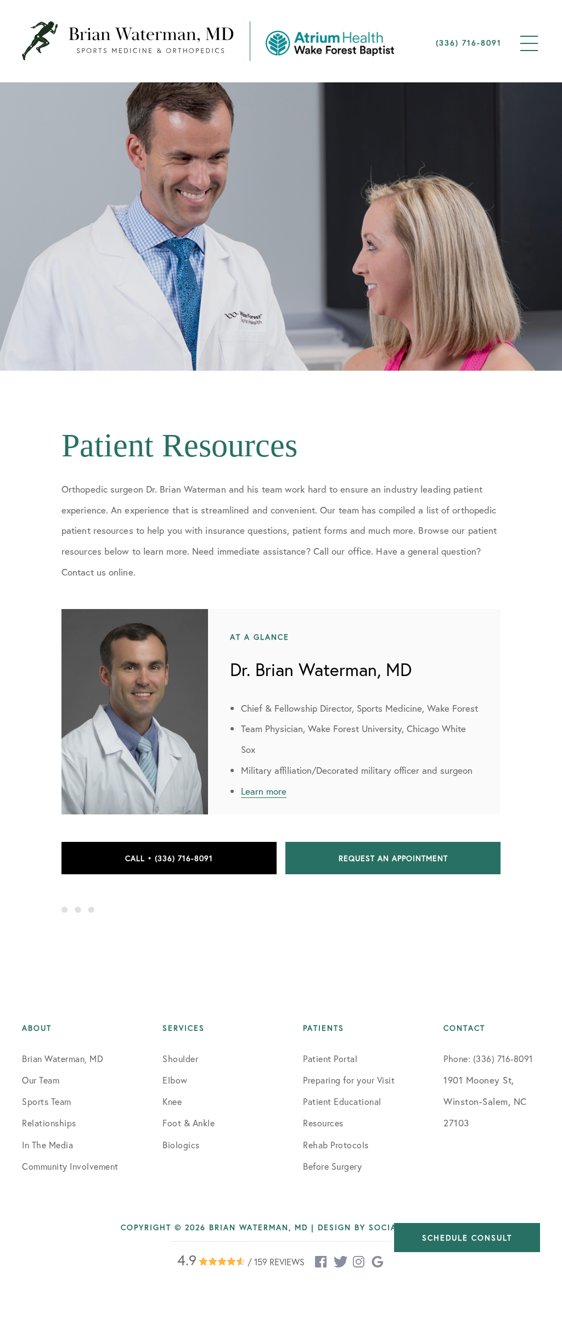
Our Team (40, 1080)
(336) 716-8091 (469, 42)
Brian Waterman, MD (62, 1058)
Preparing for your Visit (349, 1080)
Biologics (181, 1145)
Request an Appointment (393, 858)
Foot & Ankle (188, 1123)
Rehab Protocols (336, 1145)
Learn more (263, 791)
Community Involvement (70, 1166)
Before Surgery (332, 1166)
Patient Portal (330, 1058)
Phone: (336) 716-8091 (488, 1058)
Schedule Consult (467, 1237)
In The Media (47, 1145)
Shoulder (180, 1058)
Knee (172, 1101)
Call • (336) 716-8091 (169, 858)
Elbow (175, 1080)
